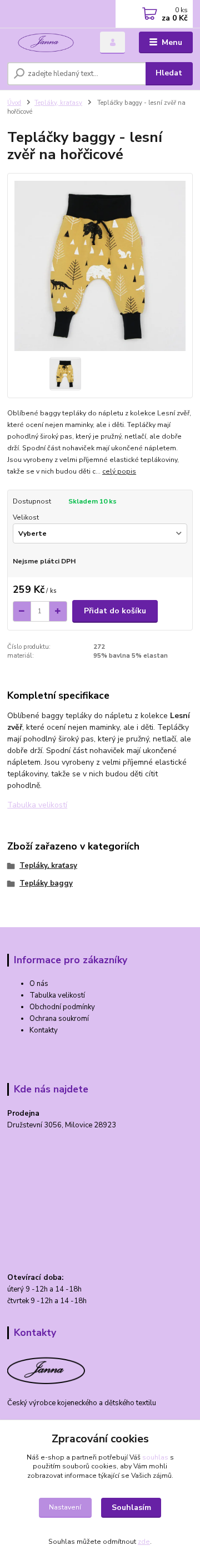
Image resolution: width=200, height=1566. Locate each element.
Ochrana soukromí (59, 1019)
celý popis (119, 471)
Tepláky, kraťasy (58, 103)
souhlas (155, 1457)
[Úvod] (45, 42)
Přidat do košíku (115, 611)
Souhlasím (131, 1507)
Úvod (14, 103)
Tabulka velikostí (37, 805)
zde (144, 1541)
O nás (38, 984)
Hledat (169, 73)
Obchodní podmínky (62, 1007)
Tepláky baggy (46, 883)
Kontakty (43, 1030)
